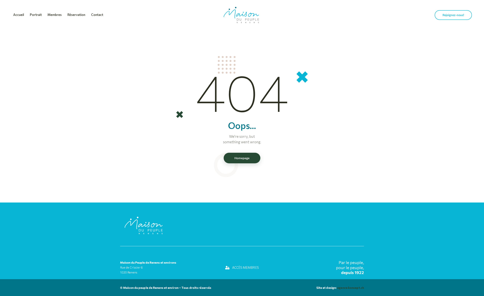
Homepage (242, 158)
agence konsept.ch (350, 287)
